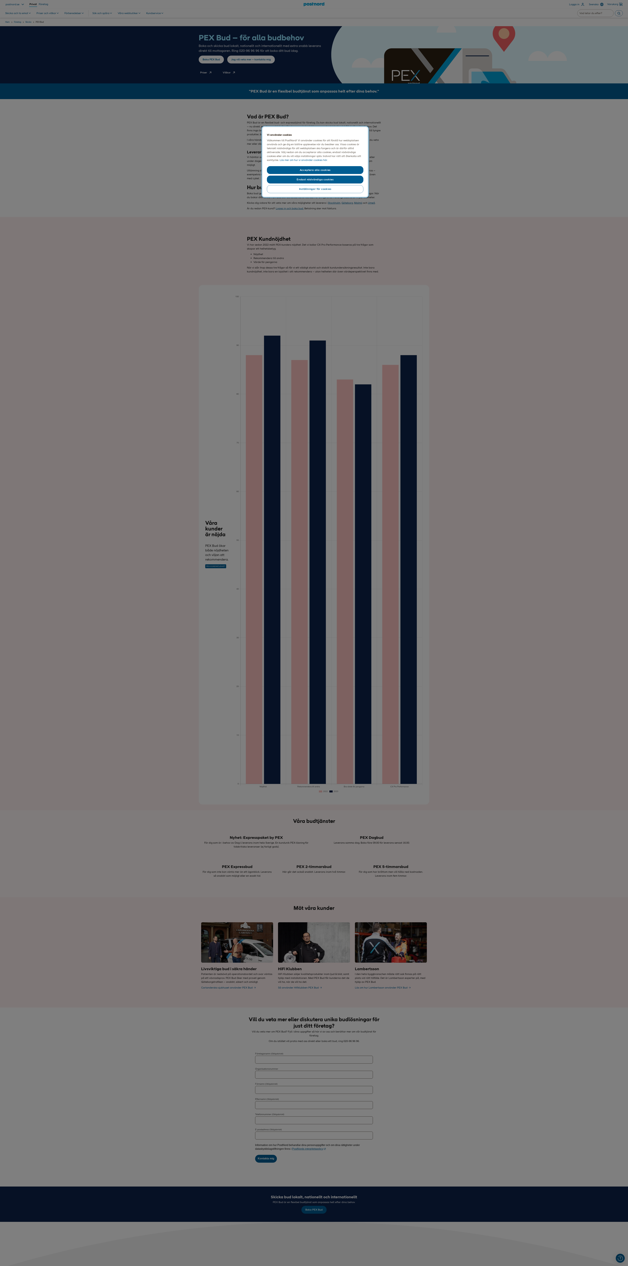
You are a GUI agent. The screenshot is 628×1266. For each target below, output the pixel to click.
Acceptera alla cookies (315, 170)
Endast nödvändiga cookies (315, 179)
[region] (315, 162)
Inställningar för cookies (315, 189)
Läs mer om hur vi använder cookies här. (304, 160)
